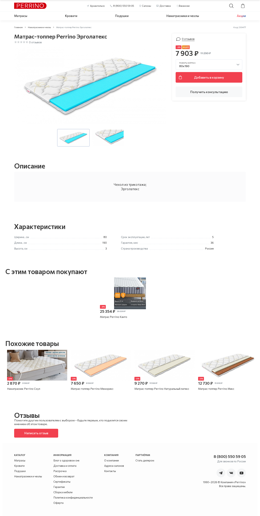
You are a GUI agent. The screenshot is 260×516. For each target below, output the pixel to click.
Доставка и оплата (64, 465)
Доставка (165, 5)
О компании (111, 460)
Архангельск (97, 5)
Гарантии (59, 486)
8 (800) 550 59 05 (123, 5)
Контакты (110, 471)
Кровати (71, 16)
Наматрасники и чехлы (182, 16)
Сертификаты (61, 481)
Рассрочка (60, 471)
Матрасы (20, 16)
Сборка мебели (63, 492)
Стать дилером (144, 460)
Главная (18, 27)
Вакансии (184, 5)
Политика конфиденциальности (73, 497)
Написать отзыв (36, 433)
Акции (241, 16)
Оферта (58, 502)
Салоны (146, 5)
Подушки (122, 16)
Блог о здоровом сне (66, 460)
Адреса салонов (114, 465)
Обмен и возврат (63, 476)
